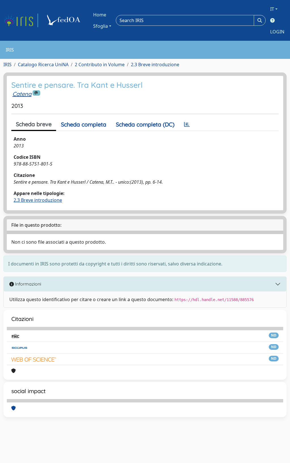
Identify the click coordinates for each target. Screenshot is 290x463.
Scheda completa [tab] (83, 124)
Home (99, 15)
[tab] (187, 124)
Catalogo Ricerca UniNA (43, 64)
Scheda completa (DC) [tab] (145, 124)
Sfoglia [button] (100, 26)
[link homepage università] (64, 20)
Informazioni (27, 284)
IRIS (7, 64)
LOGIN (277, 32)
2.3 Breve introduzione (155, 64)
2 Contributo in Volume (100, 64)
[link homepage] (20, 20)
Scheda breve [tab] (34, 124)
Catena (21, 93)
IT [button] (272, 9)
